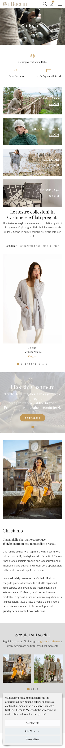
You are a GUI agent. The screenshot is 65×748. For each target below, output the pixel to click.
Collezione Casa (30, 246)
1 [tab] (18, 364)
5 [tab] (34, 364)
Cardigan (11, 246)
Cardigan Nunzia (33, 352)
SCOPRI (54, 103)
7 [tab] (43, 364)
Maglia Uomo (51, 246)
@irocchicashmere (50, 641)
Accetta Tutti (32, 722)
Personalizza (32, 739)
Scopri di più (32, 417)
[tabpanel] (32, 305)
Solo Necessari (32, 731)
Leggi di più (40, 714)
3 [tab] (26, 364)
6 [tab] (39, 364)
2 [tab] (22, 364)
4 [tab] (30, 364)
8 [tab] (47, 364)
